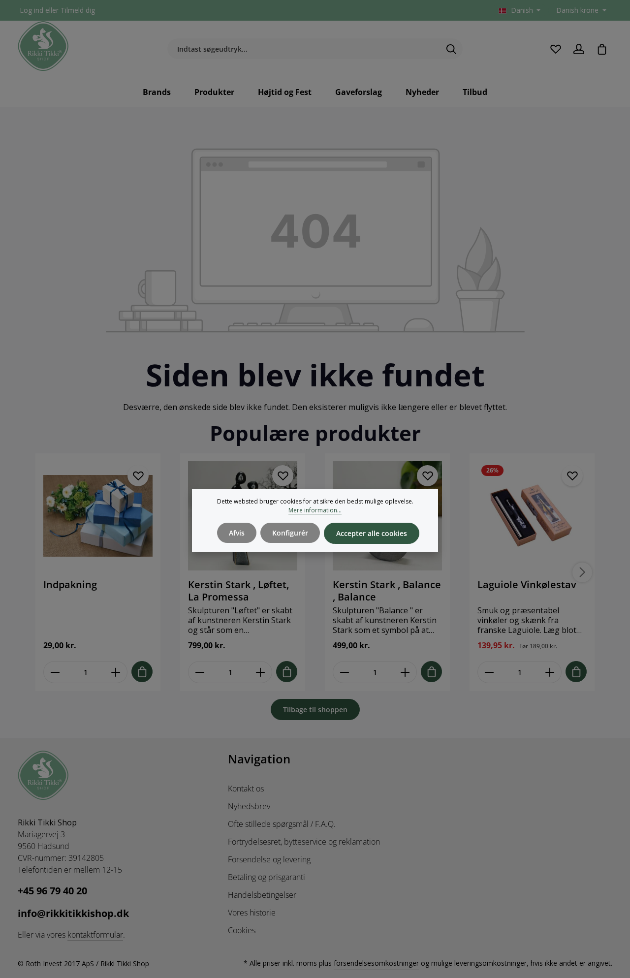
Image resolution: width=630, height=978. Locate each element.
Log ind (31, 10)
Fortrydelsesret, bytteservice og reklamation (304, 841)
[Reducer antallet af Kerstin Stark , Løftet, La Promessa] (199, 672)
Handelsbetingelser (262, 894)
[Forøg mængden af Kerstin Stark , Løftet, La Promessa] (260, 672)
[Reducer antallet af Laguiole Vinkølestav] (489, 672)
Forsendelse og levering (269, 859)
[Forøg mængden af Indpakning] (115, 672)
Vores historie (252, 912)
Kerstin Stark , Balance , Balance (387, 590)
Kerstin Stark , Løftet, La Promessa (238, 590)
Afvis (237, 532)
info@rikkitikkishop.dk (73, 913)
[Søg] (451, 49)
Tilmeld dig (78, 10)
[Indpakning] (98, 515)
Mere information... (315, 510)
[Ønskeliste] (555, 49)
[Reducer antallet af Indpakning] (54, 672)
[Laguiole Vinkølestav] (532, 515)
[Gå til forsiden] (43, 46)
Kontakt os (246, 788)
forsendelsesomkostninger (376, 963)
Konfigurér (290, 532)
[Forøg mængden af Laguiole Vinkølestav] (550, 672)
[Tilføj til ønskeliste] (138, 475)
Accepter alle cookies (371, 533)
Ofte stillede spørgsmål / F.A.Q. (282, 824)
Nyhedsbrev (249, 806)
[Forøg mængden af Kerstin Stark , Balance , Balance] (405, 672)
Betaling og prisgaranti (266, 877)
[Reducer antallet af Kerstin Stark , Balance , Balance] (344, 672)
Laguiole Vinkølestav (526, 584)
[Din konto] (578, 49)
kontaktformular (95, 934)
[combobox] (304, 49)
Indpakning (70, 584)
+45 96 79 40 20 (52, 890)
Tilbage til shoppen (315, 709)
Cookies (241, 930)
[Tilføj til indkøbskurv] (142, 671)
